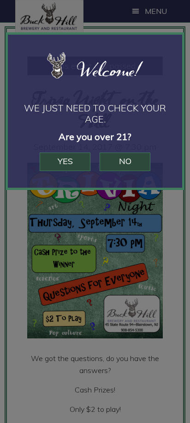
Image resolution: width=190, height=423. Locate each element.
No (125, 161)
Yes (65, 161)
